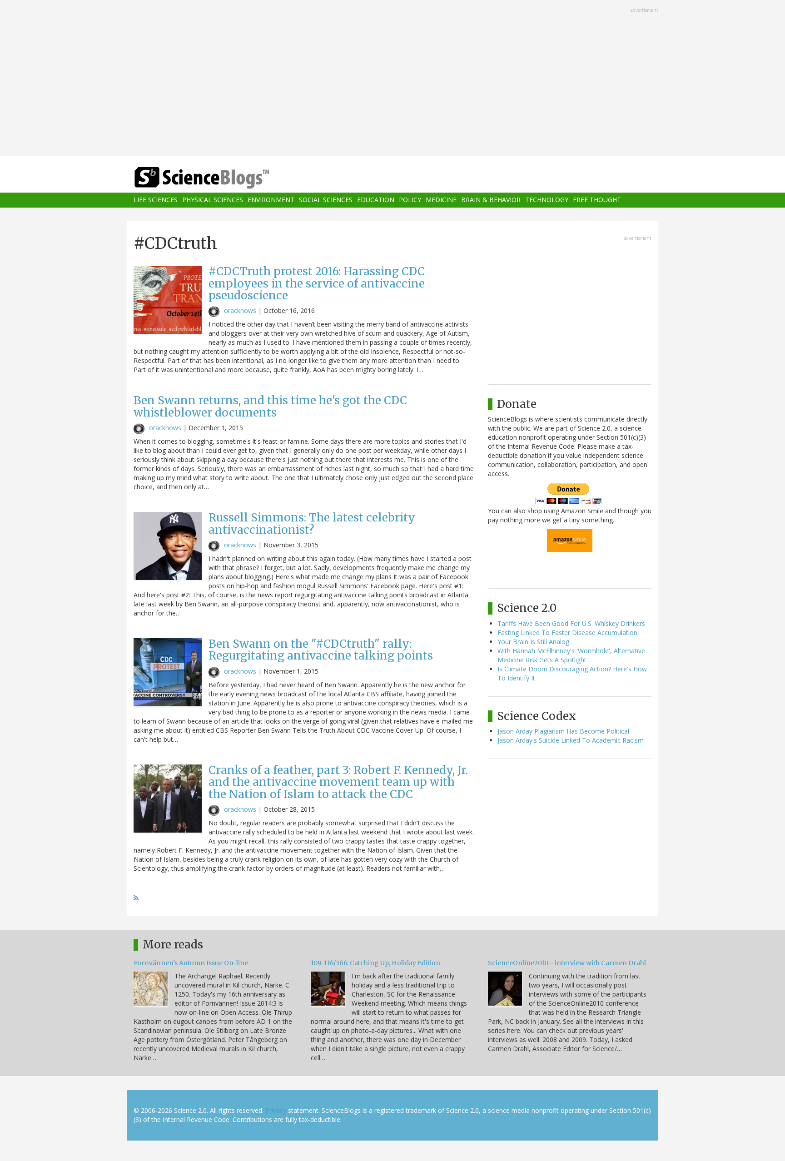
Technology (546, 200)
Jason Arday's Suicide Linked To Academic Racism (570, 740)
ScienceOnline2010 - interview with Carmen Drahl (567, 963)
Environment (271, 200)
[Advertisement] (392, 79)
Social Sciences (326, 200)
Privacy (275, 1110)
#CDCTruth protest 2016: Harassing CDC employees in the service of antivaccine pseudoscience (317, 283)
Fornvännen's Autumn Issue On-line (191, 963)
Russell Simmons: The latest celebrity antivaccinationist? (312, 523)
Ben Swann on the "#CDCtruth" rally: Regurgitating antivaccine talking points (321, 650)
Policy (410, 200)
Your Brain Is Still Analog (533, 641)
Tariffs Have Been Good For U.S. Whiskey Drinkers (571, 623)
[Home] (220, 178)
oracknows (240, 310)
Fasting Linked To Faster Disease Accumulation (567, 632)
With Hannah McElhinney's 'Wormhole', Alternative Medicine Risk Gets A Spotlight (571, 655)
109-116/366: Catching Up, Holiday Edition (375, 963)
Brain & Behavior (491, 200)
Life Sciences (156, 200)
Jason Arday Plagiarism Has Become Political (563, 731)
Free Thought (597, 200)
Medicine (441, 200)
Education (375, 200)
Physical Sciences (212, 200)
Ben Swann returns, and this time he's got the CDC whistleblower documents (270, 406)
